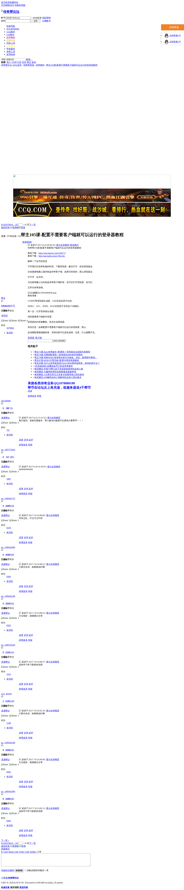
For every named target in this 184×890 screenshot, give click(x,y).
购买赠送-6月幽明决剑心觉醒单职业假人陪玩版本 (57, 377)
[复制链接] (27, 242)
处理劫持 (10, 54)
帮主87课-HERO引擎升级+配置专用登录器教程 (56, 360)
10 (12, 225)
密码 (3, 21)
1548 (12, 701)
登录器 (31, 338)
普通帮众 (5, 418)
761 (11, 408)
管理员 (4, 316)
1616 (12, 652)
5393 (3, 306)
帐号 (3, 18)
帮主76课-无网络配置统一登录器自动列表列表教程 (58, 355)
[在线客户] (92, 220)
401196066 (6, 401)
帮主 (29, 62)
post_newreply (59, 341)
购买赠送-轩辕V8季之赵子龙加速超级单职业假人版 (58, 369)
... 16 (15, 225)
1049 (7, 506)
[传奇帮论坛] (10, 11)
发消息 (9, 333)
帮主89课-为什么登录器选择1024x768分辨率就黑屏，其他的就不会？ (67, 363)
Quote (21, 852)
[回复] (22, 227)
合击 (24, 62)
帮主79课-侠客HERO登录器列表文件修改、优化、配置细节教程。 (65, 357)
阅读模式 (74, 245)
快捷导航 (10, 26)
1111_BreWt (6, 694)
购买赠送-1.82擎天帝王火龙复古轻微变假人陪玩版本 (59, 374)
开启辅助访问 (7, 5)
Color (5, 852)
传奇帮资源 (28, 65)
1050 (7, 603)
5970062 (10, 328)
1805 (12, 457)
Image (11, 852)
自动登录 (37, 18)
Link (16, 852)
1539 (7, 701)
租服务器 (10, 40)
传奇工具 (10, 51)
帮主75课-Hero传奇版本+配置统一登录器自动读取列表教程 (62, 352)
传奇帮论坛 (6, 65)
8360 (12, 554)
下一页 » (5, 840)
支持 (26, 440)
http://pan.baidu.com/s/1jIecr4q (52, 256)
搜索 (28, 59)
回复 (30, 391)
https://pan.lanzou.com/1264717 (52, 253)
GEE (19, 62)
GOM (14, 62)
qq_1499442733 (8, 498)
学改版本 (10, 49)
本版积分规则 (7, 870)
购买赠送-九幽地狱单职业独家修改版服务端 (55, 372)
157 (7, 457)
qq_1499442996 (8, 547)
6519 (7, 306)
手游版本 (10, 46)
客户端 (38, 338)
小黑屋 (4, 878)
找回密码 (46, 18)
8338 (12, 506)
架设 (34, 62)
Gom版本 (10, 32)
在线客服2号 (175, 42)
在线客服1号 (175, 35)
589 (7, 408)
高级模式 (5, 849)
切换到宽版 (20, 5)
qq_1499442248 (8, 596)
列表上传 (10, 43)
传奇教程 (40, 65)
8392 (12, 603)
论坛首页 (12, 29)
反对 (31, 440)
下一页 (32, 225)
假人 (9, 62)
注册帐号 (46, 21)
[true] (31, 60)
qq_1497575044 (8, 450)
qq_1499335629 (8, 645)
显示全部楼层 (62, 245)
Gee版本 (10, 34)
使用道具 (32, 396)
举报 (39, 396)
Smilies (33, 852)
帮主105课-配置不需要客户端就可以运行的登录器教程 (72, 65)
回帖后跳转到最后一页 (37, 870)
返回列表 (5, 227)
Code (27, 852)
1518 (7, 652)
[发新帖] (14, 227)
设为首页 (5, 2)
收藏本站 (14, 2)
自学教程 (10, 37)
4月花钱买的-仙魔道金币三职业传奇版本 (53, 366)
